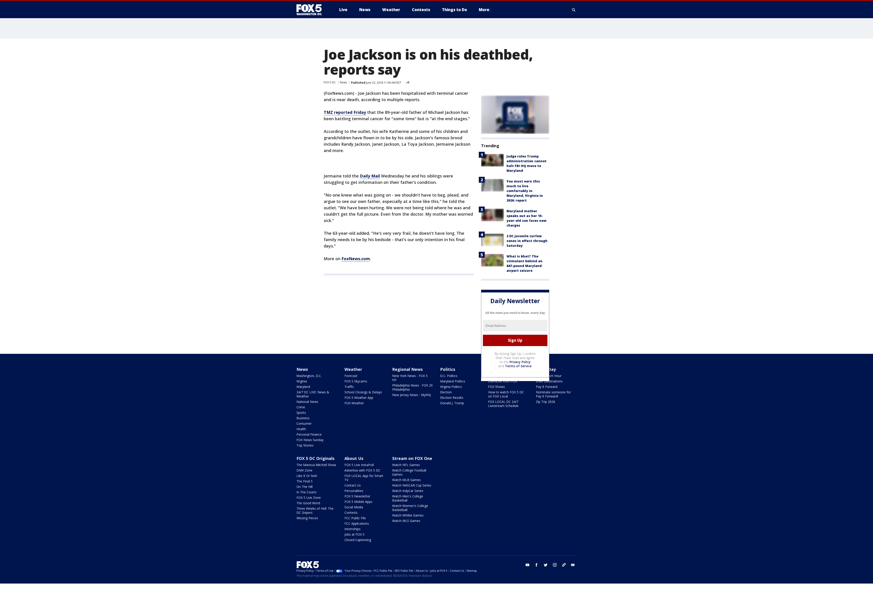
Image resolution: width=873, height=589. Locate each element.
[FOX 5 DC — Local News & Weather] (311, 9)
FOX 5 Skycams (355, 381)
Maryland (303, 386)
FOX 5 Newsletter (357, 496)
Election (446, 392)
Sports (301, 412)
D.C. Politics (448, 376)
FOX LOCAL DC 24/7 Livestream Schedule (503, 403)
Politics (447, 369)
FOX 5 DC (330, 82)
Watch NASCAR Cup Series (411, 485)
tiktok (563, 565)
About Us (353, 458)
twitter (545, 565)
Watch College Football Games (409, 472)
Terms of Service (518, 366)
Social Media (353, 507)
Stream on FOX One (412, 458)
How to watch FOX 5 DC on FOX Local (506, 394)
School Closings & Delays (363, 392)
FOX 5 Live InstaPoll (359, 465)
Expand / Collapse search (574, 9)
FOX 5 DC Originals (315, 458)
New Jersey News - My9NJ (411, 395)
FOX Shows (496, 386)
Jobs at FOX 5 (354, 534)
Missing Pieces (307, 518)
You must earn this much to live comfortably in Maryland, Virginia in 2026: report (525, 190)
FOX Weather (354, 403)
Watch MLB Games (406, 480)
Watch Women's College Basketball (410, 508)
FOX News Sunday (310, 440)
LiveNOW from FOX (502, 381)
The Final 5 (304, 481)
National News (307, 401)
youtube (527, 565)
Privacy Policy (520, 362)
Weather (353, 369)
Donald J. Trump (452, 403)
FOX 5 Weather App (358, 397)
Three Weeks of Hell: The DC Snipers (315, 510)
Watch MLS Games (406, 521)
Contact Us (352, 485)
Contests (351, 512)
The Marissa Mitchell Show (316, 465)
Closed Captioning (357, 540)
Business (303, 418)
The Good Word (308, 503)
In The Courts (306, 492)
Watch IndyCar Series (407, 491)
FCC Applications (356, 523)
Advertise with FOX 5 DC (362, 470)
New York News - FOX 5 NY (410, 378)
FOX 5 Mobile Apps (358, 501)
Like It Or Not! (306, 476)
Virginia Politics (451, 386)
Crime (300, 407)
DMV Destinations (549, 381)
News (343, 82)
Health (301, 429)
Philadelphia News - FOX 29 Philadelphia (412, 387)
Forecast (350, 376)
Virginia (301, 381)
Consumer (304, 423)
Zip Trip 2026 (545, 401)
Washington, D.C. (309, 376)
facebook (536, 565)
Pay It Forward (546, 386)
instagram (554, 565)
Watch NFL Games (406, 465)
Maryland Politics (452, 381)
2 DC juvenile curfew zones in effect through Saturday (527, 241)
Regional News (407, 369)
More (484, 9)
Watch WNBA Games (408, 515)
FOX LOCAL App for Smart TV (363, 478)
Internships (352, 529)
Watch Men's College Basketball (407, 498)
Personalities (353, 491)
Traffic (349, 386)
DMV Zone (304, 470)
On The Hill (304, 486)
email (573, 565)
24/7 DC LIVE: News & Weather (312, 394)
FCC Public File (355, 518)
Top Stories (305, 445)
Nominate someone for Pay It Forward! (553, 394)
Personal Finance (309, 434)
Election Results (451, 397)
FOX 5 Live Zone (308, 497)
